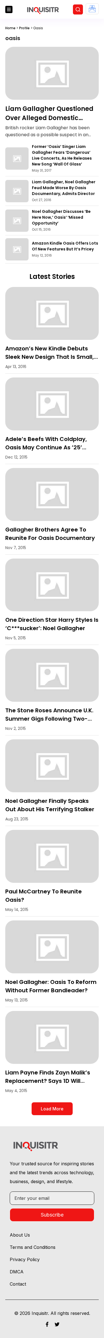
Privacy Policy (25, 1259)
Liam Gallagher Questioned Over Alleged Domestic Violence (49, 117)
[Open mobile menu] (8, 9)
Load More (52, 1109)
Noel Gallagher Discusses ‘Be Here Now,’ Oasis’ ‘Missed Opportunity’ (61, 217)
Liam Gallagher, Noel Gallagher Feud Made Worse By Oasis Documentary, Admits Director (63, 187)
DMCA (17, 1271)
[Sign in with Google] (92, 8)
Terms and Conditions (32, 1247)
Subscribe (52, 1215)
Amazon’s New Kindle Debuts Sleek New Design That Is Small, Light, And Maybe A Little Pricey (49, 357)
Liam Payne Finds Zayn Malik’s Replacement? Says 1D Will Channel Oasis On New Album (47, 1081)
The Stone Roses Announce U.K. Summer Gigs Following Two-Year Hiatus (49, 718)
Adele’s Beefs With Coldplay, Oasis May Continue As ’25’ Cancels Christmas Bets (46, 447)
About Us (20, 1235)
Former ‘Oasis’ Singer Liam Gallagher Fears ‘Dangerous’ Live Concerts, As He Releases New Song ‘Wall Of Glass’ (62, 155)
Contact (18, 1284)
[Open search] (78, 9)
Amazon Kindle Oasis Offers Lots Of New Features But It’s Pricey (65, 246)
